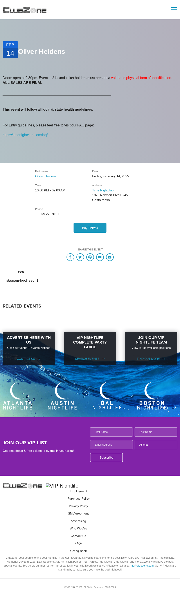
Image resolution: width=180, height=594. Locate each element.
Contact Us (26, 358)
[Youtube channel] (100, 257)
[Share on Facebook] (70, 257)
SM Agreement (78, 513)
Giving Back (78, 551)
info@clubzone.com (142, 565)
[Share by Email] (110, 257)
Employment (78, 491)
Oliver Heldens (45, 176)
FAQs (78, 543)
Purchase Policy (78, 498)
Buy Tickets (90, 228)
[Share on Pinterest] (90, 257)
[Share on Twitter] (80, 257)
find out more (148, 358)
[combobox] (156, 444)
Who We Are (78, 528)
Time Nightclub (102, 190)
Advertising (78, 521)
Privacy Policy (78, 506)
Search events (87, 358)
